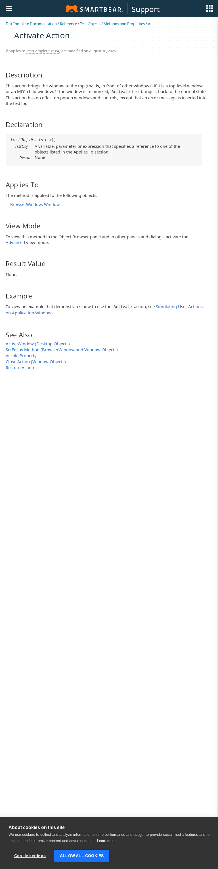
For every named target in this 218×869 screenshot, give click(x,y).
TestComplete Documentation (31, 23)
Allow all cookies (82, 856)
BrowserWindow (26, 204)
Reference (68, 23)
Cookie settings (30, 856)
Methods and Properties (124, 23)
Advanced (15, 242)
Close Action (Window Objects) (36, 361)
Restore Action (20, 367)
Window (52, 204)
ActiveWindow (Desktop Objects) (38, 343)
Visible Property (21, 355)
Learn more (106, 841)
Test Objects (90, 23)
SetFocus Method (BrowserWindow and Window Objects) (62, 349)
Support (146, 9)
